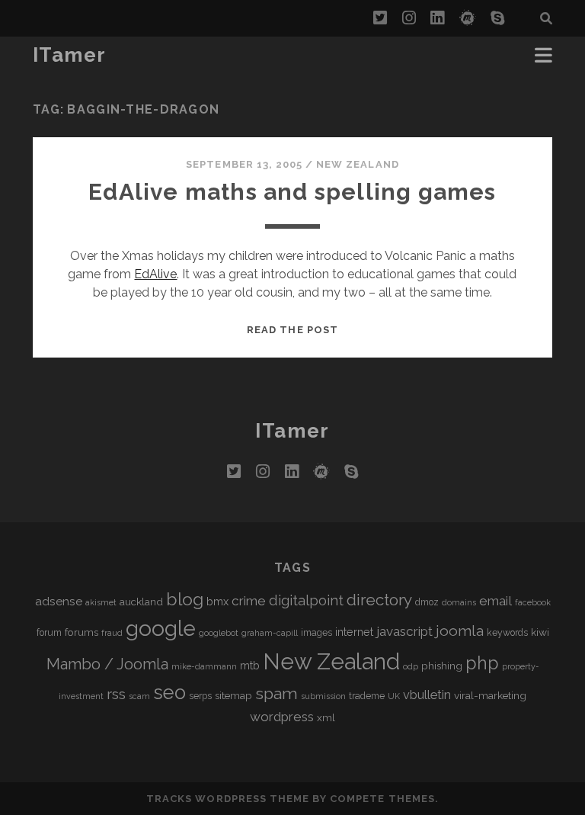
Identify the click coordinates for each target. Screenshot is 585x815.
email (495, 600)
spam (276, 693)
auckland (141, 601)
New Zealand (357, 164)
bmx (217, 601)
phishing (441, 665)
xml (326, 717)
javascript (404, 631)
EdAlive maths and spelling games (292, 191)
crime (249, 600)
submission (323, 696)
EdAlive (155, 274)
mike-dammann (204, 666)
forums (81, 632)
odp (410, 666)
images (316, 632)
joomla (460, 631)
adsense (58, 601)
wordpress (282, 716)
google (161, 628)
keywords (507, 632)
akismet (101, 602)
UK (394, 696)
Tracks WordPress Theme (227, 798)
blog (184, 599)
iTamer (70, 54)
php (482, 663)
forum (49, 632)
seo (169, 692)
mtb (250, 665)
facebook (533, 602)
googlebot (218, 632)
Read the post (292, 329)
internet (354, 631)
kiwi (540, 632)
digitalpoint (306, 600)
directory (379, 599)
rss (116, 694)
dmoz (427, 602)
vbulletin (427, 695)
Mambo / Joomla (107, 664)
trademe (367, 696)
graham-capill (269, 632)
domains (459, 602)
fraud (112, 632)
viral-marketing (490, 695)
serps (200, 696)
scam (139, 696)
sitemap (233, 695)
